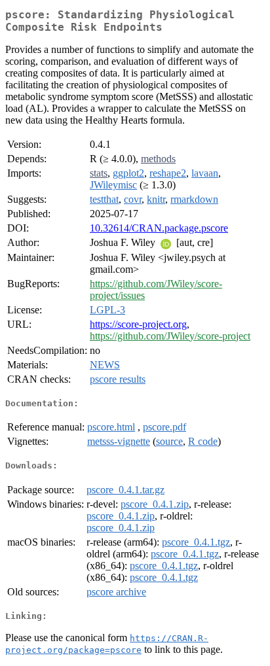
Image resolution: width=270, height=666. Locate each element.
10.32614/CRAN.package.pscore (159, 228)
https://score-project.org (138, 324)
